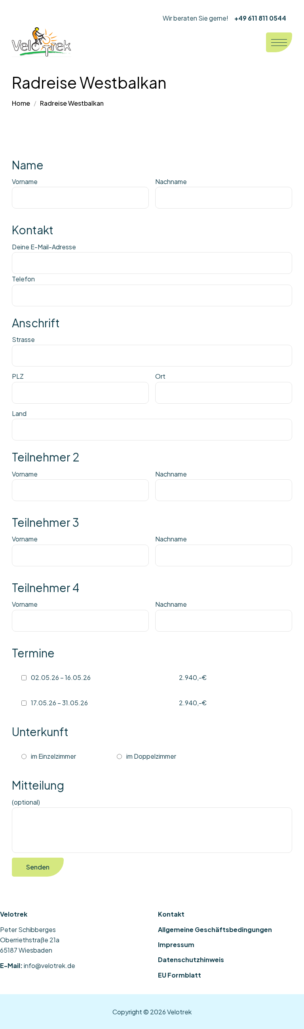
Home (21, 103)
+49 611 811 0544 (260, 18)
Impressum (176, 944)
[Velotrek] (41, 42)
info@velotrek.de (49, 965)
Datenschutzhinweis (191, 959)
